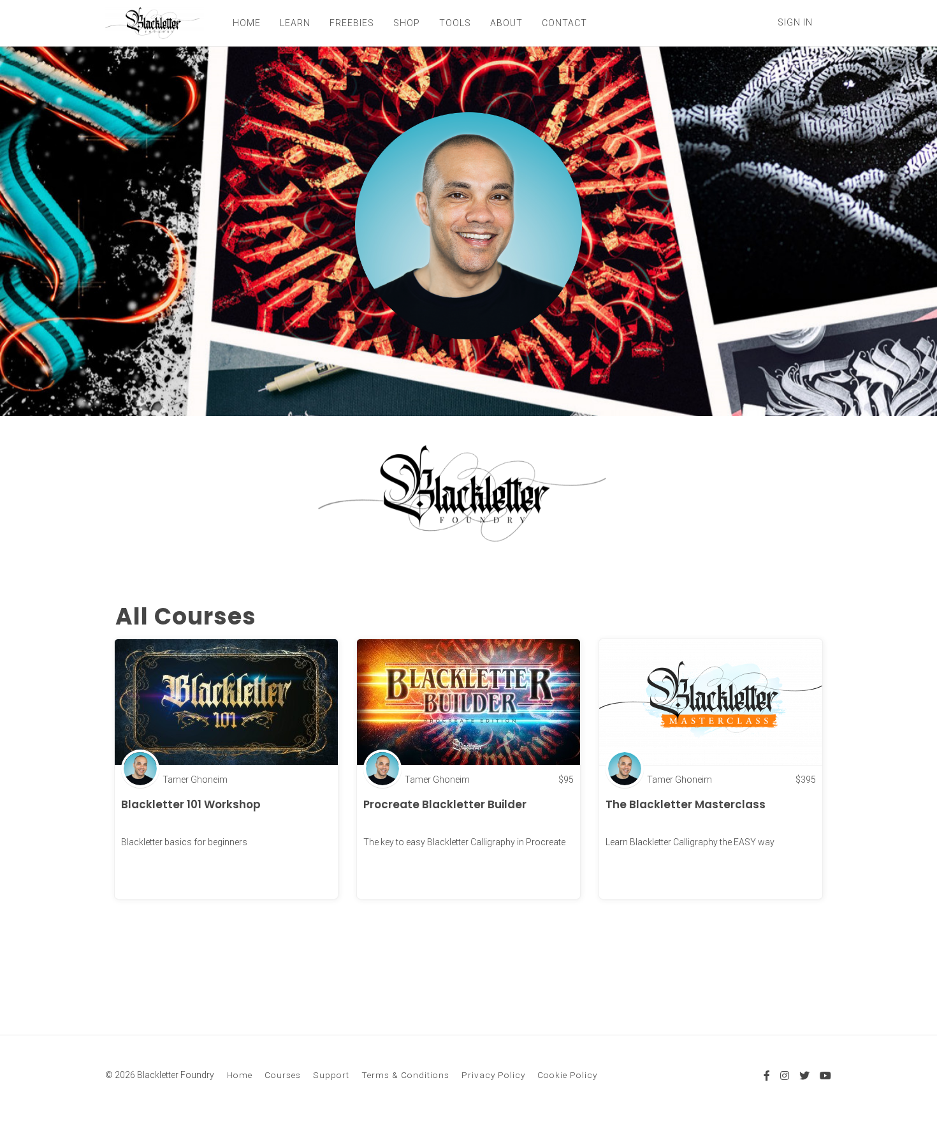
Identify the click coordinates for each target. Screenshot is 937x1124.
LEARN (295, 23)
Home (239, 1075)
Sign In (795, 22)
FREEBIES (352, 23)
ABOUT (506, 23)
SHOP (406, 23)
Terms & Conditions (405, 1075)
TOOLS (455, 23)
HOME (247, 23)
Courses (283, 1075)
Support (331, 1075)
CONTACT (564, 23)
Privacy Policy (493, 1075)
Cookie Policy (567, 1075)
